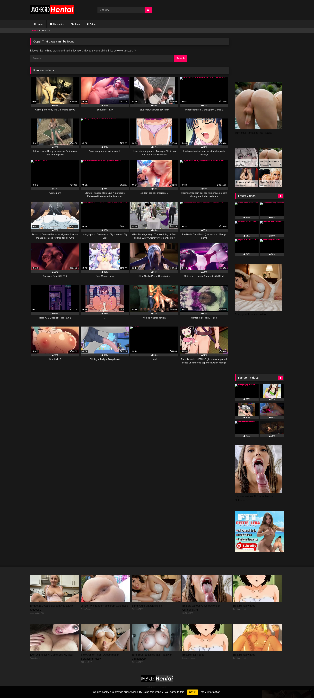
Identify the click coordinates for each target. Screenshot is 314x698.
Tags (77, 24)
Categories (58, 24)
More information (210, 692)
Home (40, 24)
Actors (93, 24)
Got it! (192, 692)
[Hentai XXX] (52, 10)
